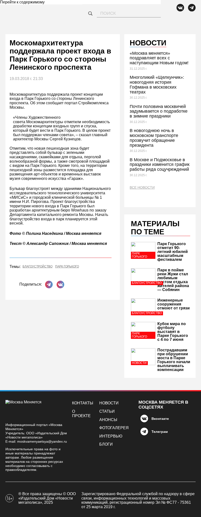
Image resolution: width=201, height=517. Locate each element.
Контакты (82, 403)
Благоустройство (37, 266)
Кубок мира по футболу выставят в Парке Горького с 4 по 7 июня (172, 332)
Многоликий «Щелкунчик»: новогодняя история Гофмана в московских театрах (157, 84)
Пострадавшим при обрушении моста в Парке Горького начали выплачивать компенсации (173, 360)
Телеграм (159, 432)
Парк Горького (67, 266)
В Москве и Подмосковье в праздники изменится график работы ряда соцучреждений (159, 164)
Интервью (110, 436)
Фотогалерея (114, 428)
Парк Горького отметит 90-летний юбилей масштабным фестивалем (172, 252)
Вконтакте (160, 419)
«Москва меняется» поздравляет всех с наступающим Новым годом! (159, 58)
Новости (109, 403)
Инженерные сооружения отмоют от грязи (173, 304)
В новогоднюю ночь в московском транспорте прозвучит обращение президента (154, 137)
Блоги (106, 444)
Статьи (107, 411)
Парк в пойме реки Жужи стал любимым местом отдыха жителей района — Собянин (173, 280)
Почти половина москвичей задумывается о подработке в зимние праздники (159, 111)
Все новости (142, 187)
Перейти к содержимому (22, 2)
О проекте (81, 413)
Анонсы (108, 420)
